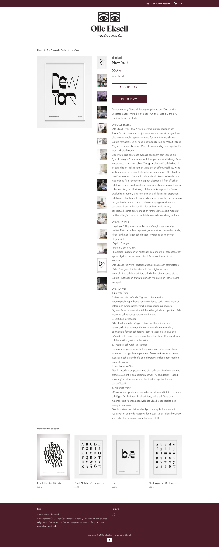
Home (39, 50)
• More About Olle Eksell (48, 514)
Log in (149, 3)
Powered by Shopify (123, 534)
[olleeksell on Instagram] (113, 515)
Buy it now (129, 99)
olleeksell (109, 534)
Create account (163, 3)
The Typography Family (56, 50)
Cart (180, 3)
